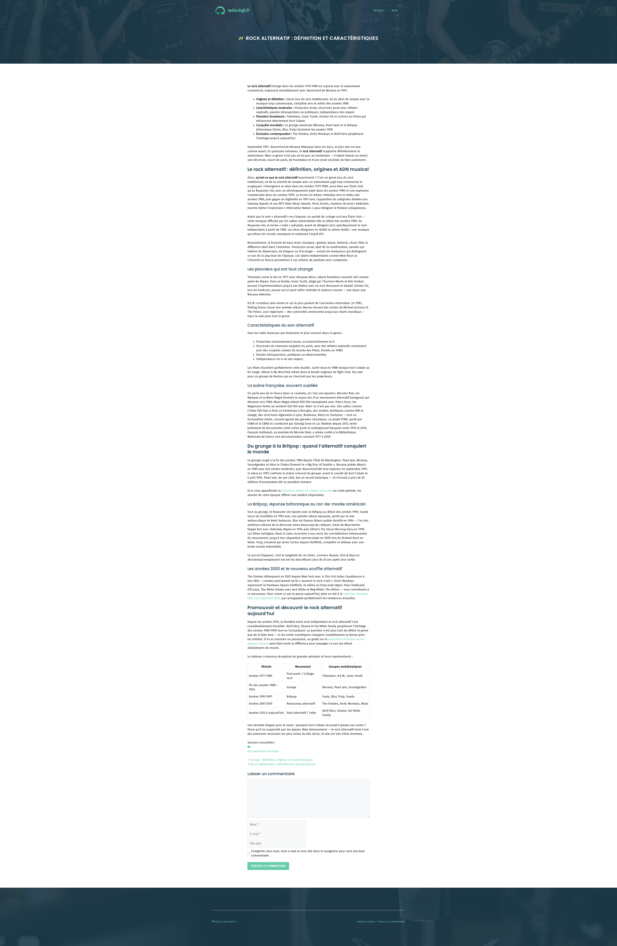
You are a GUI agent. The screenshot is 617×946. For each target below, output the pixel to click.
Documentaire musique (263, 751)
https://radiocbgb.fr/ (225, 921)
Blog (395, 10)
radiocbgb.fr (239, 10)
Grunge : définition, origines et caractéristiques (281, 760)
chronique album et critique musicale (307, 490)
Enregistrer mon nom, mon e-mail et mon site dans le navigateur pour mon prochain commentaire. (308, 853)
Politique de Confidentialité (391, 921)
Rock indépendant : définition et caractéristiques (283, 764)
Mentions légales (366, 921)
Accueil (379, 10)
